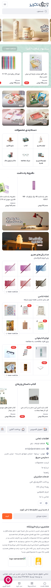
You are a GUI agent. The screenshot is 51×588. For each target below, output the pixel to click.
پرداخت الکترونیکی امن (39, 482)
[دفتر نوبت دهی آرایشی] (37, 117)
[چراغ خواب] (25, 241)
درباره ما (45, 467)
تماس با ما (44, 496)
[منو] (5, 4)
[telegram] (40, 503)
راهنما (46, 472)
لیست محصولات (42, 462)
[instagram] (46, 503)
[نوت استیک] (13, 117)
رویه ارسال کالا (42, 487)
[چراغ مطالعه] (25, 221)
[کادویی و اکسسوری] (13, 99)
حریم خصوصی (43, 492)
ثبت (7, 516)
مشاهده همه (10, 49)
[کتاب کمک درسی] (37, 99)
